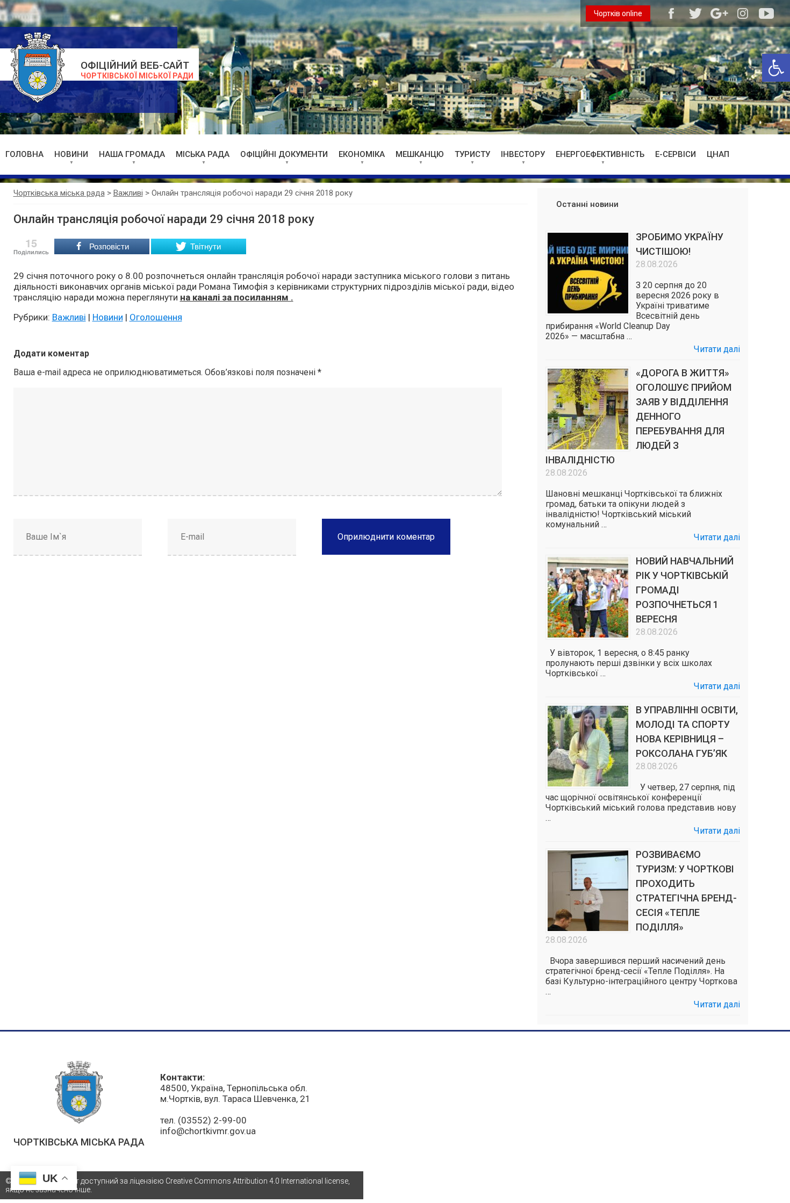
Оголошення (156, 317)
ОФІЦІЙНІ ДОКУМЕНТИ (284, 154)
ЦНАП (718, 154)
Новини (107, 317)
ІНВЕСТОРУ (523, 154)
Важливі (69, 317)
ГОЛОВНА (24, 154)
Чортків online (618, 13)
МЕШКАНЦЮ (420, 154)
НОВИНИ (71, 154)
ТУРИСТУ (472, 154)
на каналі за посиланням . (236, 297)
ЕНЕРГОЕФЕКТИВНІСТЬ (600, 154)
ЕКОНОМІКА (362, 154)
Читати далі (717, 349)
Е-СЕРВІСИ (675, 154)
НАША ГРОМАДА (132, 154)
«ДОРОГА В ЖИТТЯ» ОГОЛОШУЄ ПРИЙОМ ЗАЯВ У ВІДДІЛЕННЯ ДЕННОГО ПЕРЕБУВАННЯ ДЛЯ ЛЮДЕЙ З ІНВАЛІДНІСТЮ (638, 416)
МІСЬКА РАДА (202, 154)
